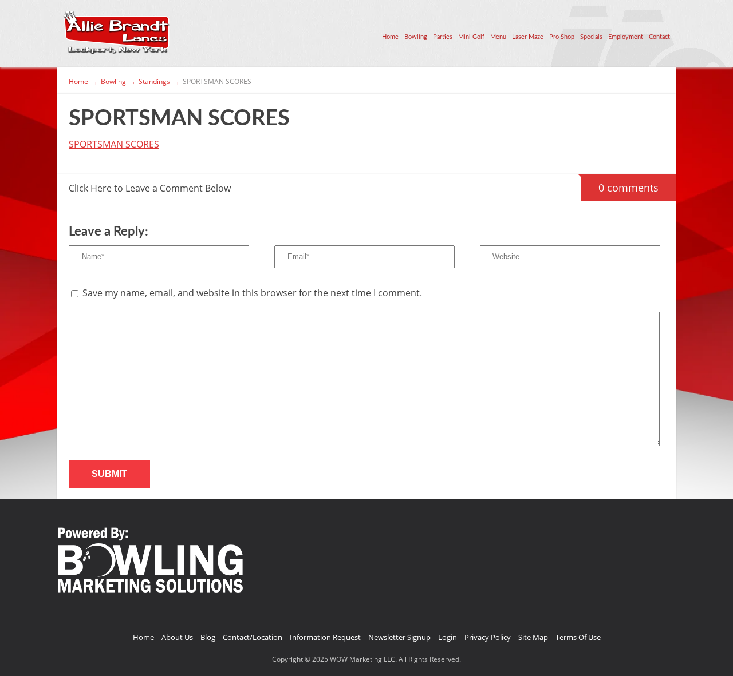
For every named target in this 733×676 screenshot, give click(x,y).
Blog (207, 637)
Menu (498, 37)
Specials (591, 37)
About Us (177, 637)
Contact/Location (252, 637)
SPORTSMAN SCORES (114, 144)
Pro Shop (561, 37)
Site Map (533, 637)
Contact (659, 37)
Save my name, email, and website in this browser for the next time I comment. (252, 293)
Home (390, 37)
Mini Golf (471, 37)
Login (447, 637)
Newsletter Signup (399, 637)
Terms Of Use (578, 637)
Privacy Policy (487, 637)
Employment (625, 37)
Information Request (325, 637)
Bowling (415, 37)
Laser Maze (527, 37)
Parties (442, 37)
